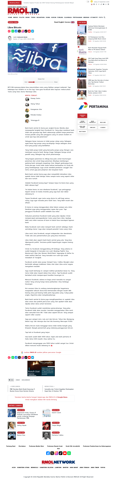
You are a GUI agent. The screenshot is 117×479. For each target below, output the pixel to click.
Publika (90, 32)
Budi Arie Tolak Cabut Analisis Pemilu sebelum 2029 (97, 92)
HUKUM (53, 17)
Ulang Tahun (35, 104)
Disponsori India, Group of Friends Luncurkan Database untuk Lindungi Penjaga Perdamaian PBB (27, 415)
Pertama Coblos (57, 435)
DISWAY (18, 380)
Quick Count (56, 413)
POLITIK (21, 17)
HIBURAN (86, 17)
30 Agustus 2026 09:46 (100, 64)
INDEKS (15, 17)
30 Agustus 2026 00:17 (99, 32)
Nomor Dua (21, 435)
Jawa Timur (95, 467)
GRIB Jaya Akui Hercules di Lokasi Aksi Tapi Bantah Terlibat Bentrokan (98, 82)
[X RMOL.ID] (52, 453)
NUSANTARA (41, 17)
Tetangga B (35, 120)
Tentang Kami (10, 446)
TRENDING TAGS (82, 115)
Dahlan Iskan (13, 22)
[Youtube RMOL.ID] (65, 453)
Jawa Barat (74, 467)
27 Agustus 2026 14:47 (99, 75)
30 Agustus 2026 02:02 (99, 95)
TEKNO (33, 17)
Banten (65, 467)
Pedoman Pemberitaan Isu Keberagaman (97, 446)
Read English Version (62, 22)
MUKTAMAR (82, 131)
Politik (89, 41)
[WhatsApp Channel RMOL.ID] (69, 453)
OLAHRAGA (68, 17)
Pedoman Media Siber (36, 446)
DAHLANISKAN (26, 380)
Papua (103, 467)
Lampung (58, 467)
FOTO (101, 17)
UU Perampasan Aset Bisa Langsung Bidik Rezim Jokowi (97, 38)
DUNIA (48, 17)
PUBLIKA (60, 17)
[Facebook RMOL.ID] (48, 453)
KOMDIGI (102, 127)
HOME (10, 17)
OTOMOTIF (94, 17)
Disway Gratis (35, 98)
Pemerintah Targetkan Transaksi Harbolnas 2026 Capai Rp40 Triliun (98, 71)
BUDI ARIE (103, 122)
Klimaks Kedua (36, 115)
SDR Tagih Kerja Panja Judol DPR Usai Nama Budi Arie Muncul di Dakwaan (98, 60)
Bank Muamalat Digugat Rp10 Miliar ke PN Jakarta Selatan (97, 49)
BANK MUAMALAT (92, 121)
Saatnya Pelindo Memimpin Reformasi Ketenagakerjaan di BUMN (97, 28)
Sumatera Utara (23, 467)
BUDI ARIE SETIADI (82, 127)
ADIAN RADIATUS (82, 121)
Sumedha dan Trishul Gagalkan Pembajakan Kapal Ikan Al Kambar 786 (59, 390)
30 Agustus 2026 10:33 (99, 86)
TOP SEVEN (82, 23)
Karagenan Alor (36, 109)
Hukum (90, 52)
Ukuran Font (41, 79)
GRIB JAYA (92, 127)
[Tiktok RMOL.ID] (60, 453)
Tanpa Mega (56, 425)
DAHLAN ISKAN (22, 37)
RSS (58, 449)
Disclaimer (22, 446)
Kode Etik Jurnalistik (73, 446)
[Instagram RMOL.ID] (56, 453)
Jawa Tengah (84, 467)
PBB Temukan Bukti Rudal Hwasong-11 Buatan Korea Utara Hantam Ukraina (22, 390)
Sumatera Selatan (46, 467)
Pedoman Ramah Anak (55, 446)
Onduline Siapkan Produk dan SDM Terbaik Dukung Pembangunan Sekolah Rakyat (48, 3)
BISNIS (28, 17)
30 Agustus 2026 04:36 (99, 41)
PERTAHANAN (77, 17)
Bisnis (89, 75)
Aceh (14, 467)
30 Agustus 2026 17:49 (99, 52)
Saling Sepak (21, 425)
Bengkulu (34, 467)
